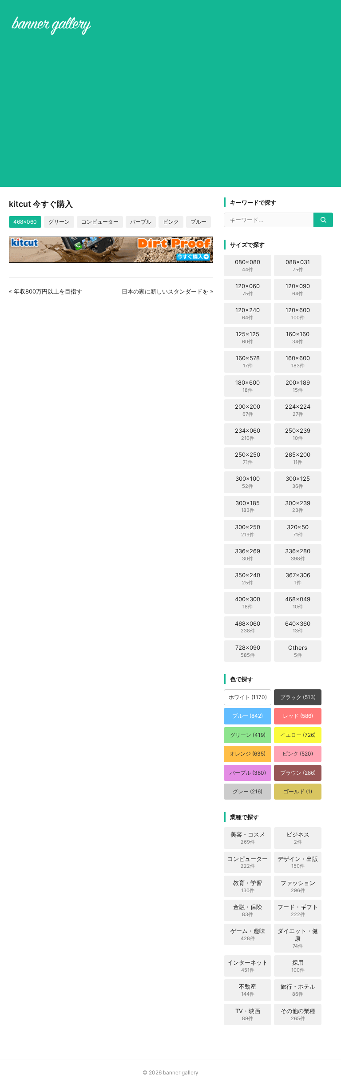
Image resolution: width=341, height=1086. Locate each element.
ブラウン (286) (298, 772)
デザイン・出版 (298, 862)
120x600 (297, 313)
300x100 (247, 482)
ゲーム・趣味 (247, 934)
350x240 (247, 578)
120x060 (247, 289)
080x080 (247, 265)
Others (297, 651)
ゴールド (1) (297, 791)
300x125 (297, 482)
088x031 (297, 265)
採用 (298, 966)
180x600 (247, 386)
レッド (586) (298, 715)
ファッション (298, 886)
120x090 (297, 289)
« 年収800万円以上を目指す (45, 291)
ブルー (198, 221)
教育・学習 (247, 886)
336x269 (247, 554)
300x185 (247, 506)
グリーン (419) (248, 735)
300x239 (297, 506)
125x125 (247, 337)
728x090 (247, 651)
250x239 (297, 434)
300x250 (247, 530)
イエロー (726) (298, 735)
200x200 (247, 410)
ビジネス (297, 838)
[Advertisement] (170, 113)
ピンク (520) (297, 753)
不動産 (247, 990)
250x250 (247, 458)
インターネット (247, 966)
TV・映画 (247, 1014)
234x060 (247, 434)
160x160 (297, 337)
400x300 (247, 602)
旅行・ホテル (298, 990)
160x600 (297, 361)
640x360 (297, 627)
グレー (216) (247, 791)
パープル (140, 221)
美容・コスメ (247, 838)
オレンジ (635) (248, 753)
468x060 (25, 221)
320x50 (298, 530)
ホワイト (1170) (248, 697)
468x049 (297, 602)
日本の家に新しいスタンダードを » (167, 291)
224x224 (297, 410)
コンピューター (100, 221)
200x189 (297, 386)
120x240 (247, 313)
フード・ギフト (298, 910)
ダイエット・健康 (298, 938)
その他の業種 (298, 1014)
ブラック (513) (298, 697)
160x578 (248, 361)
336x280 (297, 554)
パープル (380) (248, 772)
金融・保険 (247, 910)
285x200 (297, 458)
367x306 (297, 578)
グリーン (59, 221)
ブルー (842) (247, 715)
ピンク (171, 221)
